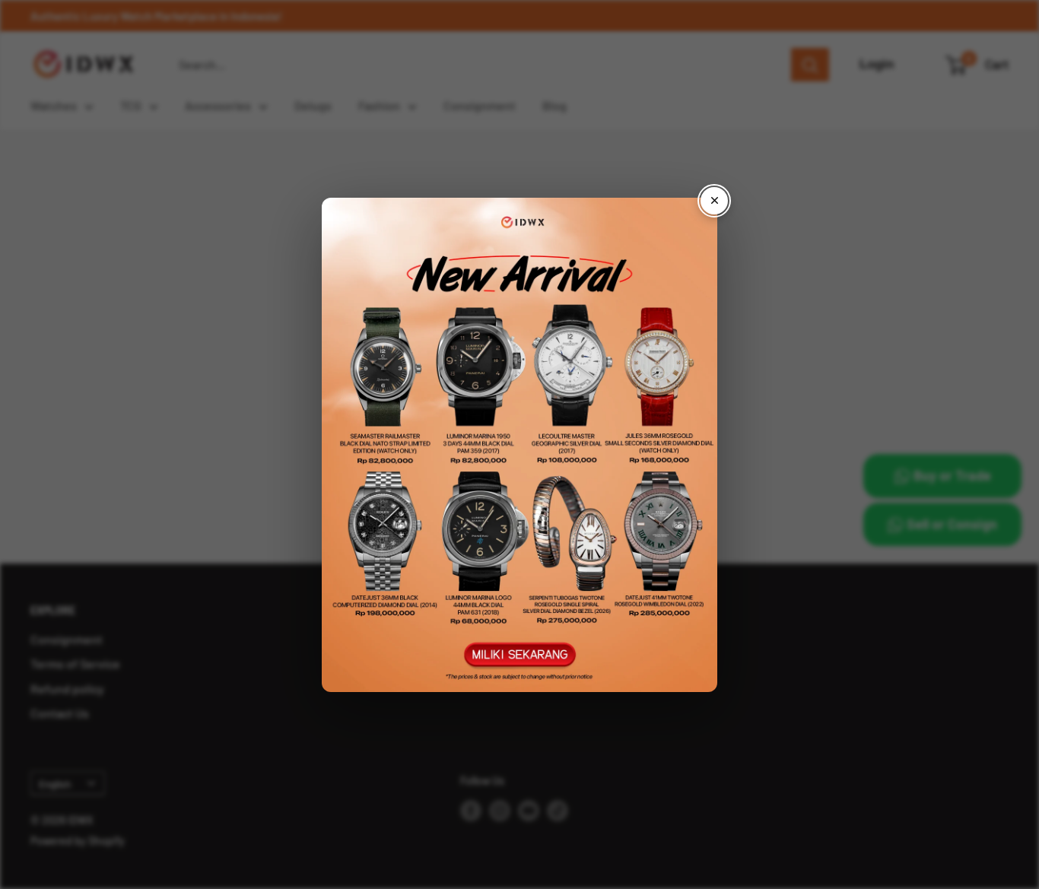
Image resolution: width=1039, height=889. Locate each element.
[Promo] (519, 445)
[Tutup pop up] (714, 200)
